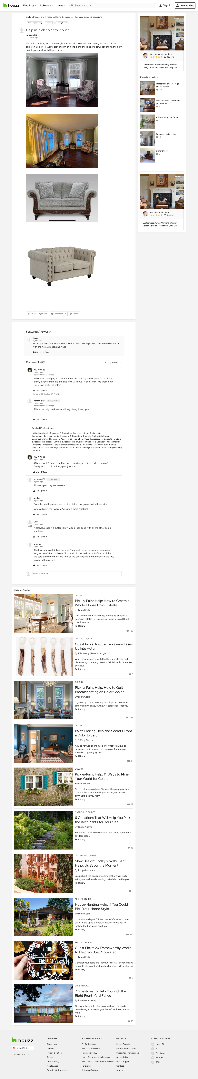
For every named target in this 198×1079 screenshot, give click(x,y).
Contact (120, 1066)
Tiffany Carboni (86, 740)
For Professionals (89, 1044)
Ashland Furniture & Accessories (57, 439)
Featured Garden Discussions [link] (88, 17)
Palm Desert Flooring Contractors (85, 447)
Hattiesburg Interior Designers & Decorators (52, 433)
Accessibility (122, 1057)
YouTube (160, 1057)
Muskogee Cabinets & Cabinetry (90, 442)
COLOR (78, 595)
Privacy (50, 1053)
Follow (75, 313)
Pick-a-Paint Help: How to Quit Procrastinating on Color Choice (99, 689)
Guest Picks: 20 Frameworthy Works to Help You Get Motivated (103, 950)
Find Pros (28, 5)
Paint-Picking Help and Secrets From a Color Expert (103, 733)
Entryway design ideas (166, 134)
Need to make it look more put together (168, 102)
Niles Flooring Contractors (56, 447)
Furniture (49, 23)
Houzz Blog (161, 1044)
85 (131, 761)
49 (131, 804)
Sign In (119, 1070)
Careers (50, 1048)
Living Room (62, 23)
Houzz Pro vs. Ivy (89, 1053)
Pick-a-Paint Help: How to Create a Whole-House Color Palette (102, 603)
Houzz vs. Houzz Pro (91, 1048)
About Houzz (53, 1044)
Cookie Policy (53, 1061)
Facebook (160, 1053)
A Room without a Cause (167, 117)
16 (132, 1021)
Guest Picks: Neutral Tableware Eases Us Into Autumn (104, 646)
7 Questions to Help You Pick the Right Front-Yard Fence (100, 993)
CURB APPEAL (81, 986)
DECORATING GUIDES (85, 855)
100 (131, 934)
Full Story (80, 626)
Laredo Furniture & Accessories (60, 442)
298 (131, 717)
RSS (158, 1062)
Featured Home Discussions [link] (60, 17)
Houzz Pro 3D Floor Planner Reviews (98, 1061)
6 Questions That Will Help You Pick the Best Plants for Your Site (102, 820)
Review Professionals (126, 1048)
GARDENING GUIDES (85, 812)
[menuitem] (29, 5)
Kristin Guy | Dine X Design (92, 653)
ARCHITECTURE (82, 899)
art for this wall (162, 151)
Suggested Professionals (127, 1053)
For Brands (86, 1066)
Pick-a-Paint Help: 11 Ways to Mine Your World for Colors (102, 776)
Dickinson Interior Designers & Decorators (62, 436)
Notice (59, 1053)
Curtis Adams (85, 827)
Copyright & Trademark (57, 1070)
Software (45, 5)
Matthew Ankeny (87, 1000)
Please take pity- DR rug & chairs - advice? (167, 85)
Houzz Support (123, 1061)
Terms (50, 1057)
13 (132, 847)
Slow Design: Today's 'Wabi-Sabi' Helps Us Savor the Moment (100, 863)
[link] (165, 57)
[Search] (72, 5)
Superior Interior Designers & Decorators (73, 444)
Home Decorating (35, 23)
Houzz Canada (123, 1044)
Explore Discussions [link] (35, 17)
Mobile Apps (52, 1066)
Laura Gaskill (84, 610)
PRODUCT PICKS (83, 639)
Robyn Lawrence (86, 870)
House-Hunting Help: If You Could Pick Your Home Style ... (101, 906)
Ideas (60, 5)
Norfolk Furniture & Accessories (88, 439)
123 (131, 630)
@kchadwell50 (41, 463)
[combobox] (112, 5)
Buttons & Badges (90, 1070)
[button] (76, 345)
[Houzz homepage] (11, 5)
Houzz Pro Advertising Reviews (96, 1057)
